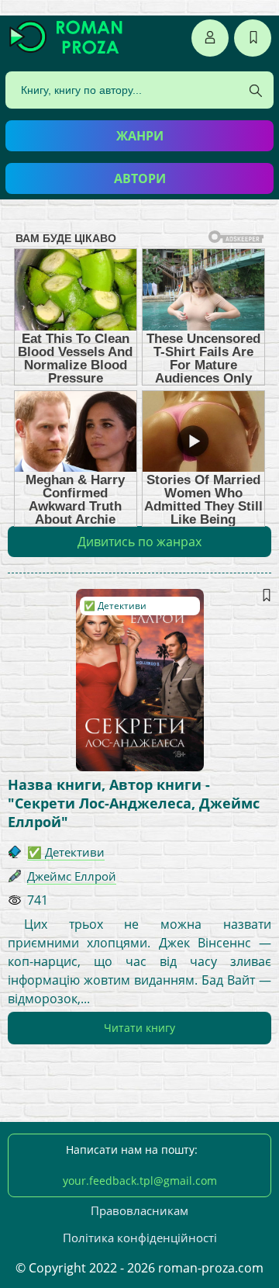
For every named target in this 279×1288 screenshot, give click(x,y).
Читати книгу (139, 1027)
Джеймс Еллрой (71, 876)
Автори (140, 178)
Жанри (140, 135)
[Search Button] (256, 91)
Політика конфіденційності (140, 1237)
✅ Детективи (115, 605)
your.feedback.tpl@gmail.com (140, 1180)
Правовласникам (139, 1210)
